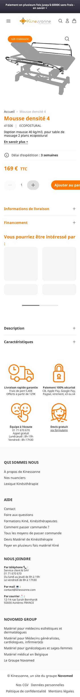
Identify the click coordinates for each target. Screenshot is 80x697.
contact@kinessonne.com (20, 590)
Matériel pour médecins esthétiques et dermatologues (33, 630)
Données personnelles (47, 685)
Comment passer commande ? (26, 527)
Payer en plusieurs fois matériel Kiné (31, 545)
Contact (9, 509)
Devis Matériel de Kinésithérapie (28, 539)
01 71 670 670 (13, 573)
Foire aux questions (18, 515)
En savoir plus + (16, 142)
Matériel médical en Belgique (26, 654)
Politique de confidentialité (26, 691)
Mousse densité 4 (33, 112)
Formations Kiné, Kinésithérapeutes (30, 521)
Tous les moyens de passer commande (33, 533)
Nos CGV (22, 685)
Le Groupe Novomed (19, 660)
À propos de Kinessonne (22, 472)
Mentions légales (61, 691)
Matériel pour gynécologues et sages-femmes (38, 648)
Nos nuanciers (15, 478)
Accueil (9, 112)
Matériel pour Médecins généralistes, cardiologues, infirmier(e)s (32, 640)
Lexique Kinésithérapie (21, 484)
